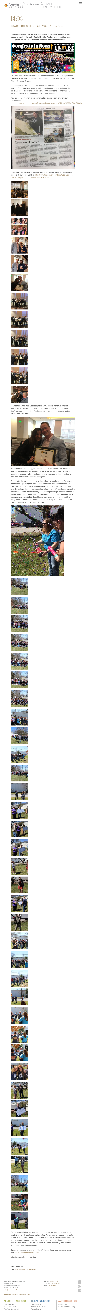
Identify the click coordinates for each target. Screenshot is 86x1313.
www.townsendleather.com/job (27, 1253)
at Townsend (31, 1269)
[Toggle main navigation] (80, 3)
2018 (16, 1269)
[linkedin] (79, 1290)
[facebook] (79, 1282)
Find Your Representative (12, 1309)
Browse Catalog (9, 1304)
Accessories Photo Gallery (66, 1307)
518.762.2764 (53, 1281)
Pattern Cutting (36, 1309)
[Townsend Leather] (14, 5)
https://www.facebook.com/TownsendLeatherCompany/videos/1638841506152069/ (49, 103)
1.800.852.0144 (55, 1283)
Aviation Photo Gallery (38, 1307)
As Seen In (22, 1269)
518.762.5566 (52, 1285)
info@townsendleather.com (13, 1290)
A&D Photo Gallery (10, 1307)
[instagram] (79, 1286)
